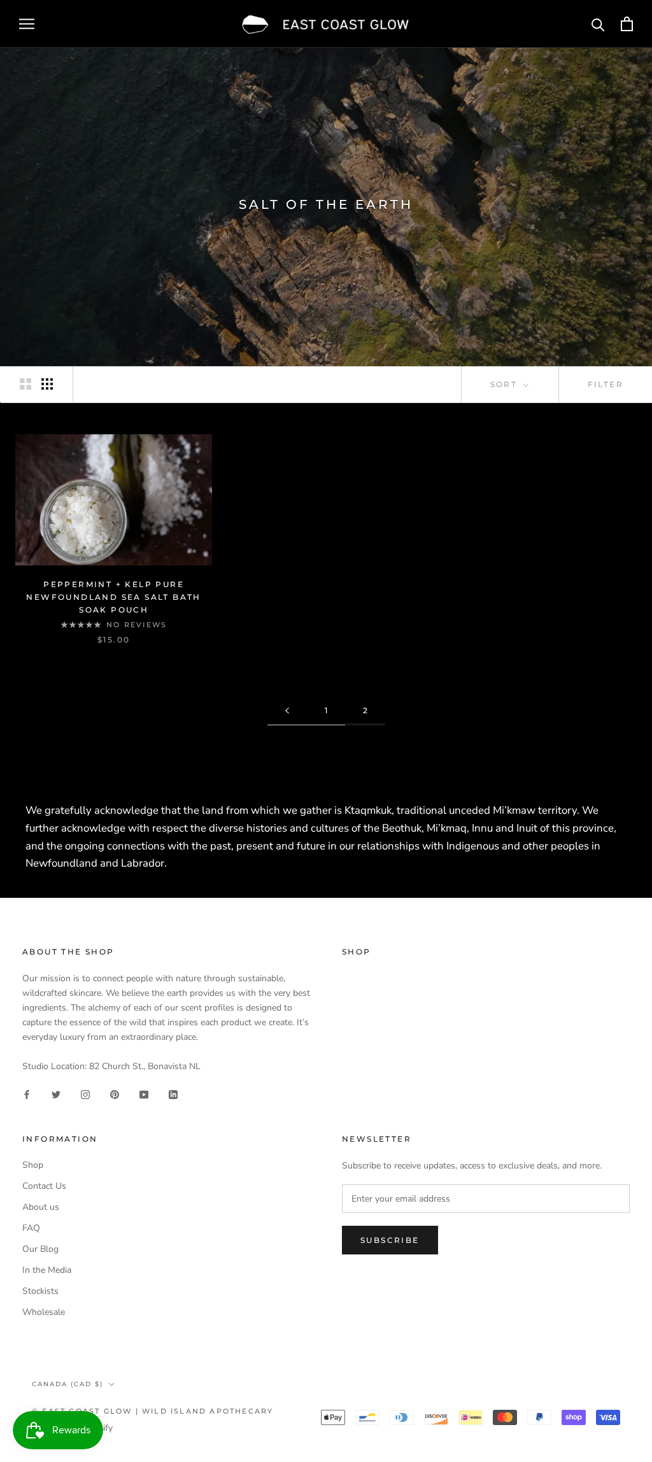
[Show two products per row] (25, 384)
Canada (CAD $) (67, 1384)
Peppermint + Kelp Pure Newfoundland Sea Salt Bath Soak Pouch (113, 596)
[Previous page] (287, 711)
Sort (505, 384)
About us (40, 1207)
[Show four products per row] (47, 384)
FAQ (31, 1228)
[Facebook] (26, 1093)
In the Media (46, 1270)
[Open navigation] (26, 23)
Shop (32, 1165)
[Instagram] (85, 1093)
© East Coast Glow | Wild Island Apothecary (152, 1411)
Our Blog (40, 1249)
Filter (605, 384)
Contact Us (44, 1186)
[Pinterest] (114, 1093)
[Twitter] (56, 1093)
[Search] (598, 24)
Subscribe (390, 1240)
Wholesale (43, 1312)
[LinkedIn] (173, 1093)
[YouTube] (143, 1093)
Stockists (40, 1291)
